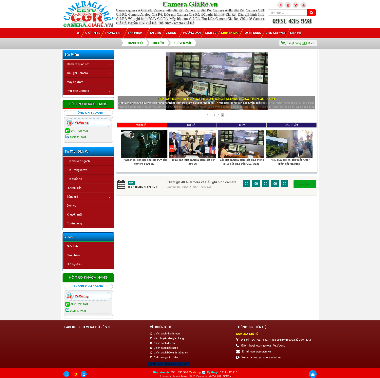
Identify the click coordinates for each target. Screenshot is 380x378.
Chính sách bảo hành (165, 347)
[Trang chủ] (78, 33)
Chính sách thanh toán (166, 333)
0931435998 (78, 137)
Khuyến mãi (74, 214)
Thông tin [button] (113, 33)
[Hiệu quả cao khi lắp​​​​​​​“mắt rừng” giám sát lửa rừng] (216, 81)
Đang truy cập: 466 (177, 364)
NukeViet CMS (214, 376)
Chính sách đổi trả (164, 343)
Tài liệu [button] (155, 33)
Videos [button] (171, 33)
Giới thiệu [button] (92, 33)
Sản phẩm (73, 255)
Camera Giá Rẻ (188, 376)
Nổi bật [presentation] (192, 125)
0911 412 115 (228, 372)
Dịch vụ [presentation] (242, 125)
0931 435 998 (292, 21)
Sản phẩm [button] (135, 33)
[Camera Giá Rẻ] (88, 13)
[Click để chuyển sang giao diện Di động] (84, 374)
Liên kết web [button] (276, 33)
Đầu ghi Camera (77, 73)
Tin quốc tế (74, 179)
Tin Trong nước (77, 170)
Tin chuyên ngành (78, 161)
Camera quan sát (78, 64)
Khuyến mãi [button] (229, 33)
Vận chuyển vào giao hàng (168, 338)
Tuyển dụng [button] (252, 33)
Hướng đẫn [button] (192, 33)
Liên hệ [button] (296, 33)
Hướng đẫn (74, 188)
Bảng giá (72, 196)
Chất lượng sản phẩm (166, 357)
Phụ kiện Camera (78, 91)
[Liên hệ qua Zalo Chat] (203, 372)
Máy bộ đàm (75, 82)
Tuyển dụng (74, 223)
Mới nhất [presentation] (142, 125)
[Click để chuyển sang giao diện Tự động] (66, 374)
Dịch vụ (71, 205)
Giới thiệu (73, 246)
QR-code (157, 364)
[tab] (142, 125)
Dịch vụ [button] (211, 33)
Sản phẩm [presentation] (291, 125)
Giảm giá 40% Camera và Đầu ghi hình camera (201, 182)
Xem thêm (304, 183)
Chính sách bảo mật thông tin (170, 352)
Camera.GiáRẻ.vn (190, 4)
